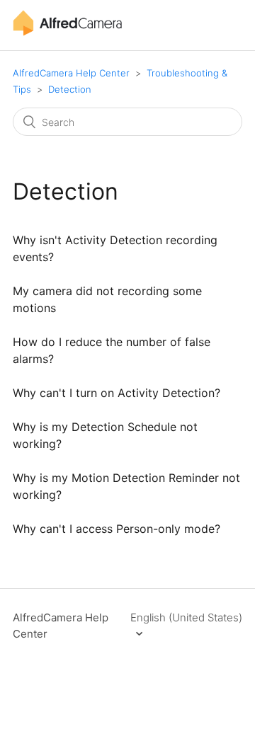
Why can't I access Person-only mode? (116, 529)
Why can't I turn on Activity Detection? (116, 393)
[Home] (67, 32)
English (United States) (186, 617)
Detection (69, 89)
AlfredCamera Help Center (71, 73)
